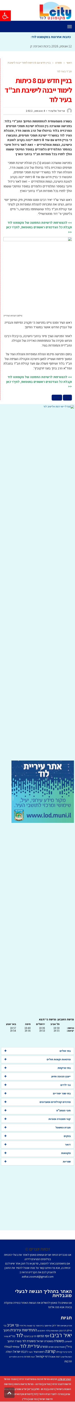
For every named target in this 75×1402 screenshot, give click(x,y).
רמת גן (51, 1389)
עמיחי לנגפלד (11, 1347)
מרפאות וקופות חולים (59, 1059)
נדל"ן (25, 1399)
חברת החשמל (63, 1127)
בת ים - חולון (40, 1389)
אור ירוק (56, 1325)
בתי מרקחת (64, 1068)
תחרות (27, 1356)
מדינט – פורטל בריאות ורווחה (28, 1384)
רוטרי (30, 1351)
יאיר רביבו (61, 1335)
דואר (68, 1144)
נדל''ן (68, 1347)
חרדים (57, 397)
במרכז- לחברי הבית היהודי (51, 1394)
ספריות (67, 1161)
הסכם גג (41, 1330)
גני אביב (13, 1325)
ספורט (58, 62)
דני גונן (62, 1330)
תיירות (21, 1356)
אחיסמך (47, 1325)
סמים (51, 1346)
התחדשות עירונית (23, 1330)
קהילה (59, 1352)
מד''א (12, 1336)
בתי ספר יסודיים (62, 1093)
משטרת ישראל (44, 1341)
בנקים (67, 1136)
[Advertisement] (37, 584)
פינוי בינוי (67, 1351)
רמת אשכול (54, 1356)
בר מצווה (31, 1325)
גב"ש (30, 1389)
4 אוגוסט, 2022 (35, 111)
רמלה (9, 1352)
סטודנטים (59, 1347)
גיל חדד (22, 1325)
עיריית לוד (30, 1345)
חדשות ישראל (46, 1399)
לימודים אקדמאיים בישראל (19, 1394)
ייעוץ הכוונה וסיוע (61, 1076)
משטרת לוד (29, 1341)
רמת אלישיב (66, 1356)
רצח (33, 1356)
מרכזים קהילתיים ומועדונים (55, 1102)
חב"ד (67, 397)
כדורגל (27, 1336)
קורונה (50, 1351)
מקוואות (66, 1153)
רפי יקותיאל (42, 1356)
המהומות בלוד (52, 1330)
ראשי (69, 62)
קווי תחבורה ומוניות (60, 1119)
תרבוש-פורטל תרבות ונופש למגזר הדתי (38, 1379)
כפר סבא (33, 1399)
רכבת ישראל (20, 1351)
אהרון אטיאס (66, 1325)
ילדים (34, 1336)
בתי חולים (65, 1050)
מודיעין (46, 1384)
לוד (19, 1335)
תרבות (68, 1361)
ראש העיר (38, 1352)
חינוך (6, 1330)
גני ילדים (65, 1085)
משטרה (59, 1340)
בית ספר (40, 1325)
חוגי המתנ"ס (63, 1110)
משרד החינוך (14, 1341)
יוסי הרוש (43, 1335)
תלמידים (13, 1356)
